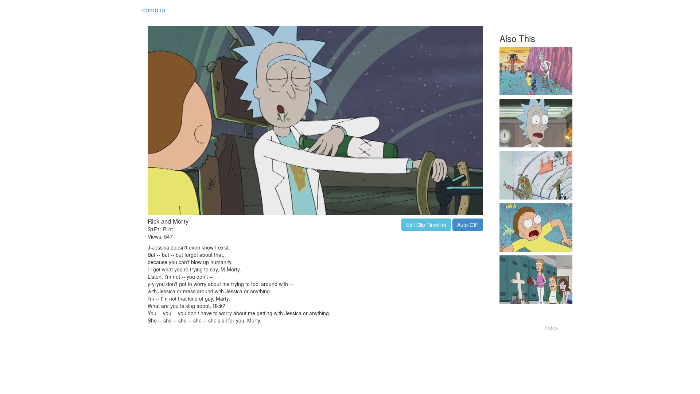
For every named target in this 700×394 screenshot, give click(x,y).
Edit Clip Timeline (426, 224)
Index (551, 327)
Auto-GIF (467, 224)
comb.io (153, 9)
